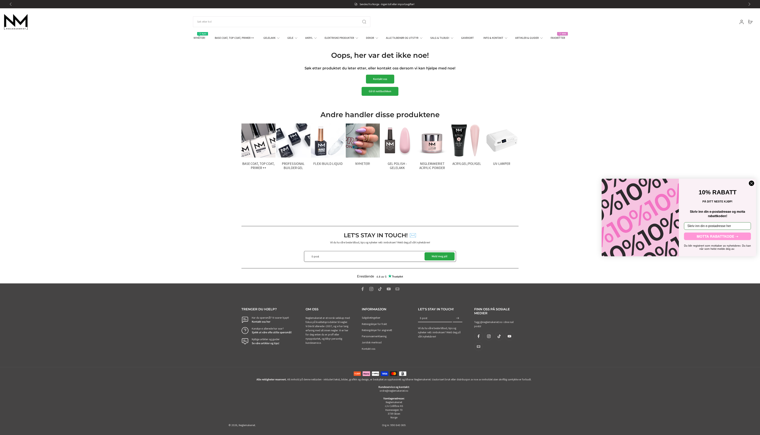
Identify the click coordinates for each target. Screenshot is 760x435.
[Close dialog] (751, 183)
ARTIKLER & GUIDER (527, 38)
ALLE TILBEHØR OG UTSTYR (402, 38)
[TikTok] (380, 289)
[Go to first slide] (749, 4)
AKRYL (309, 38)
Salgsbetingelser (371, 318)
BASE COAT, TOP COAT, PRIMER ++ (234, 38)
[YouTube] (388, 289)
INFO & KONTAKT (493, 38)
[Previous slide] (10, 4)
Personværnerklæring (374, 336)
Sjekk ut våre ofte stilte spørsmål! (272, 332)
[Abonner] (457, 318)
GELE (290, 38)
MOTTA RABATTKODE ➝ (717, 236)
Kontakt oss (368, 348)
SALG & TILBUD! (439, 38)
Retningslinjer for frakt (374, 324)
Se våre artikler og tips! (265, 343)
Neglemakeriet (247, 425)
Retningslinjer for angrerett (377, 330)
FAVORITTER (558, 38)
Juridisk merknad (372, 342)
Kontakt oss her (261, 321)
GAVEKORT (467, 38)
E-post (423, 318)
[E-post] (397, 289)
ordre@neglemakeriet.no (394, 391)
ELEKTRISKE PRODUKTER (339, 38)
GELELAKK (269, 38)
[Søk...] (364, 22)
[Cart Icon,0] (750, 21)
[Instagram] (371, 289)
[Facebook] (362, 289)
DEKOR (370, 38)
